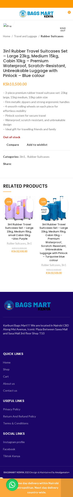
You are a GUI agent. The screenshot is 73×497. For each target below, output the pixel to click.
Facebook (9, 449)
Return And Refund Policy (19, 416)
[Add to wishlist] (29, 201)
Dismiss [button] (67, 487)
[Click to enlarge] (10, 22)
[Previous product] (60, 43)
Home (7, 36)
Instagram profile (14, 442)
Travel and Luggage (26, 36)
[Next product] (68, 43)
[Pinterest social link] (36, 4)
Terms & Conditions (15, 423)
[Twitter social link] (32, 4)
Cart (6, 376)
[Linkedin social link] (41, 4)
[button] (12, 485)
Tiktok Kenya (11, 456)
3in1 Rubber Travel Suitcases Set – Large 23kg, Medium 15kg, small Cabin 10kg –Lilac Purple (19, 232)
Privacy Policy (11, 409)
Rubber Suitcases (52, 36)
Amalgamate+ (62, 472)
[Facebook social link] (27, 4)
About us (9, 383)
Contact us (10, 390)
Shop (6, 369)
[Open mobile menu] (4, 14)
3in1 (22, 156)
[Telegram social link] (46, 4)
